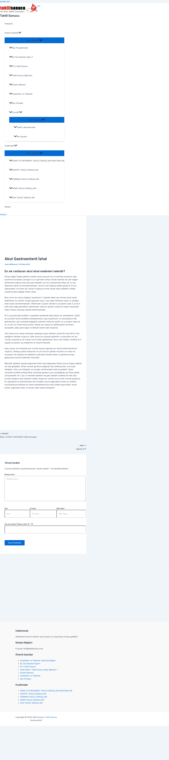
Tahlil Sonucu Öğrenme (22, 75)
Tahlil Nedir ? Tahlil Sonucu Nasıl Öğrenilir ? (39, 670)
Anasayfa (9, 23)
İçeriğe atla (5, 1)
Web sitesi (60, 508)
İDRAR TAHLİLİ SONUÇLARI (24, 188)
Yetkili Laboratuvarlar (26, 127)
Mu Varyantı (22, 136)
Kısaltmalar (9, 146)
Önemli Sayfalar (11, 33)
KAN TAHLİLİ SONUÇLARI (23, 197)
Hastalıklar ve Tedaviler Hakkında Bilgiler (38, 660)
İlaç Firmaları (17, 103)
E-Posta (33, 508)
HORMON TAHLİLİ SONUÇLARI (25, 179)
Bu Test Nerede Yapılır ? (22, 57)
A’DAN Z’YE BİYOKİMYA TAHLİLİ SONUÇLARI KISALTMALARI (38, 161)
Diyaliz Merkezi (19, 85)
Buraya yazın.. (10, 474)
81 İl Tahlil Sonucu (20, 66)
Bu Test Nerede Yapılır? (30, 663)
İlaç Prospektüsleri (20, 48)
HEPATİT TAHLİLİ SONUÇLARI (25, 170)
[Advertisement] (43, 238)
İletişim (8, 207)
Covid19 (15, 112)
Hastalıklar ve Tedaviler (22, 94)
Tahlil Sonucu (9, 15)
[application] (19, 32)
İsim (6, 508)
